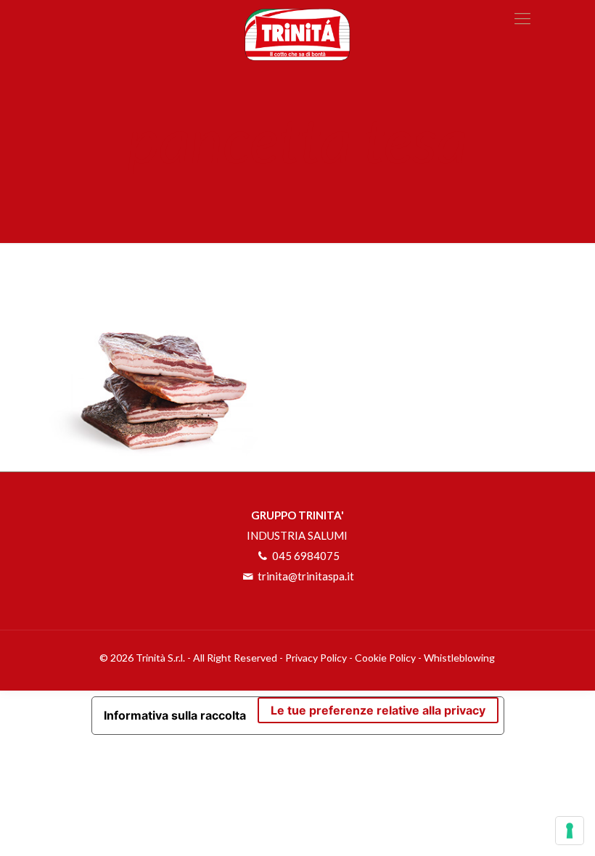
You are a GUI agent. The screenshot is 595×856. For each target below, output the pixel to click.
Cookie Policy (385, 657)
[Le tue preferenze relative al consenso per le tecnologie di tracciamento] (569, 830)
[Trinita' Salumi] (297, 30)
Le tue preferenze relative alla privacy (378, 710)
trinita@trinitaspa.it (304, 576)
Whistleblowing (459, 657)
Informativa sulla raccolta (175, 715)
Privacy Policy (316, 657)
